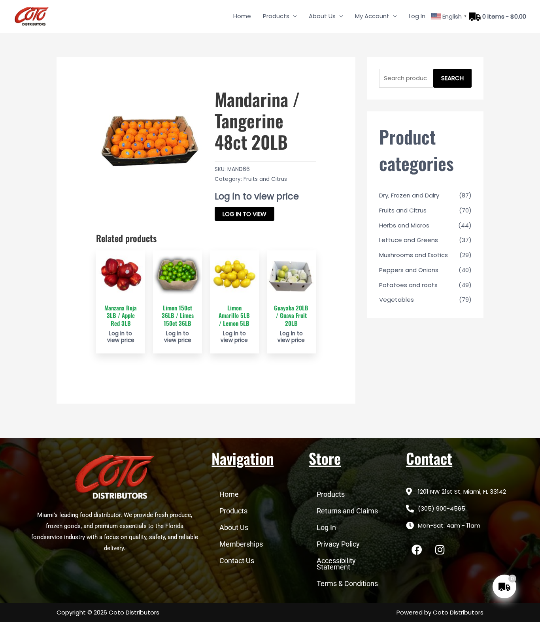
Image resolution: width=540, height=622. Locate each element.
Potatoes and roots (408, 285)
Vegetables (396, 299)
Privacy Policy (338, 544)
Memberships (241, 544)
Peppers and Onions (408, 270)
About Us (322, 16)
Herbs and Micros (404, 225)
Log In (417, 16)
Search (452, 78)
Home (242, 16)
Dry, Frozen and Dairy (409, 195)
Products (276, 16)
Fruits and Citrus (265, 179)
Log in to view (244, 214)
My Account (372, 16)
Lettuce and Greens (408, 240)
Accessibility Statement (336, 563)
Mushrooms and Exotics (413, 255)
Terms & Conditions (347, 583)
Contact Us (236, 560)
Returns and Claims (347, 511)
